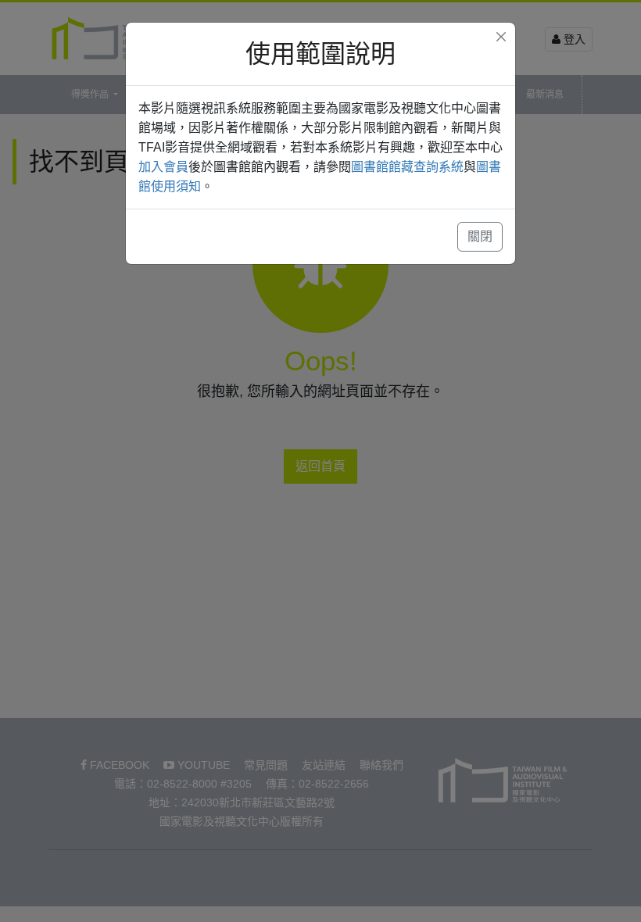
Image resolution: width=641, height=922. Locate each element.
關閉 (479, 236)
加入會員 (163, 166)
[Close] (501, 37)
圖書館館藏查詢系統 (407, 166)
